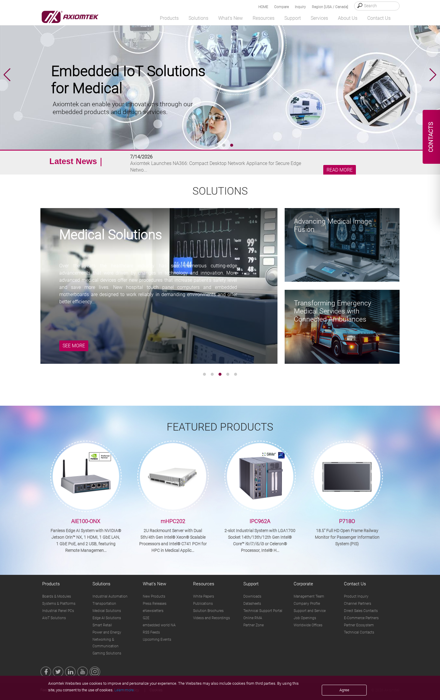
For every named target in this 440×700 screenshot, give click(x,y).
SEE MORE (74, 346)
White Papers (203, 596)
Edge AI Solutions (106, 618)
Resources (203, 584)
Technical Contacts (359, 632)
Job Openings (305, 618)
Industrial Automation (110, 596)
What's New (154, 584)
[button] (433, 74)
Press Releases (154, 603)
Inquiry (300, 7)
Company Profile (307, 603)
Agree (344, 690)
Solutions (101, 584)
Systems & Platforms (58, 603)
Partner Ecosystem (359, 625)
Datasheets (252, 603)
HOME (263, 7)
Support (251, 584)
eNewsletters (153, 611)
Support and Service (310, 611)
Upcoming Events (157, 639)
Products (51, 584)
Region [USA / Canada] (330, 7)
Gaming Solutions (106, 653)
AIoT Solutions (54, 618)
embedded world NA (159, 625)
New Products (154, 596)
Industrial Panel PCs (58, 611)
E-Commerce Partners (361, 618)
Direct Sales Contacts (361, 611)
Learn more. (124, 690)
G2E (146, 618)
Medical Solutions (106, 611)
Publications (203, 603)
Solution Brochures (208, 611)
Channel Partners (357, 603)
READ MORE (340, 170)
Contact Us (355, 584)
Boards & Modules (56, 596)
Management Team (309, 596)
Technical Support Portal (262, 611)
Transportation (104, 603)
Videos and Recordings (211, 618)
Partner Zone (253, 625)
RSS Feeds (151, 632)
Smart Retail (102, 625)
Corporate (303, 584)
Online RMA (252, 618)
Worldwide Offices (308, 625)
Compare (281, 7)
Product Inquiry (356, 596)
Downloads (252, 596)
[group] (220, 75)
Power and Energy (106, 632)
